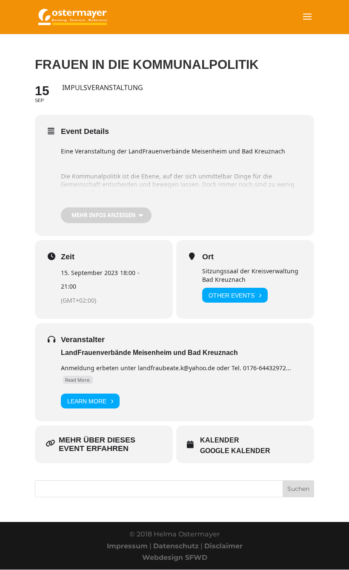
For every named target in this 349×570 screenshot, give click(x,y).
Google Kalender (235, 450)
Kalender (219, 440)
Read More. (78, 380)
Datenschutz (176, 546)
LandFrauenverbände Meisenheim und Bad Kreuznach (149, 352)
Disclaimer (223, 546)
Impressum (127, 546)
